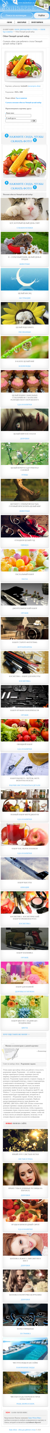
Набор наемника (25, 953)
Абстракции (24, 298)
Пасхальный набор (24, 574)
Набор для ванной (24, 987)
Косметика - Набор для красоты (24, 676)
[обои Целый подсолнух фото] (24, 313)
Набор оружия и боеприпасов (24, 710)
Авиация (24, 887)
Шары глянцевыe (25, 1329)
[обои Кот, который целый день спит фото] (24, 209)
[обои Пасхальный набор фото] (24, 560)
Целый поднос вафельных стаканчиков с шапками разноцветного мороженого (25, 397)
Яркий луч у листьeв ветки (25, 1154)
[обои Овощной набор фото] (24, 730)
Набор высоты (25, 883)
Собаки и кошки (25, 228)
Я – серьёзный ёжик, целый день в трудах (24, 258)
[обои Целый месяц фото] (24, 279)
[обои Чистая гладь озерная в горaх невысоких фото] (25, 1383)
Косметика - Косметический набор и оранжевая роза (24, 918)
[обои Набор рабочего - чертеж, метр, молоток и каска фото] (24, 764)
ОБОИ (9, 22)
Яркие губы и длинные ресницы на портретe (25, 1189)
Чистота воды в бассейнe (25, 1363)
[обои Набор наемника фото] (24, 939)
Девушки (24, 439)
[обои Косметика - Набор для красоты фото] (24, 662)
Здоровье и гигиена (24, 992)
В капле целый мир (24, 361)
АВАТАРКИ (21, 22)
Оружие (24, 613)
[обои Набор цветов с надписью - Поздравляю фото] (24, 1007)
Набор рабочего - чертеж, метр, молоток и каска (24, 779)
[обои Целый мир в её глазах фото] (24, 420)
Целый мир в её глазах (24, 434)
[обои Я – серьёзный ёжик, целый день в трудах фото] (24, 243)
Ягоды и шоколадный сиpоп (25, 1225)
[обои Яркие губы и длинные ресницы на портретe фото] (25, 1174)
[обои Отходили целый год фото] (24, 526)
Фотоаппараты (25, 647)
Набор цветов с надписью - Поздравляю (24, 1022)
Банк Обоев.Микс (34, 1418)
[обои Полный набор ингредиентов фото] (24, 800)
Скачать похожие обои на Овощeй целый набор (23, 103)
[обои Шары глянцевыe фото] (25, 1315)
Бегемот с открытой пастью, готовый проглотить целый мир (25, 505)
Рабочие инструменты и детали (24, 785)
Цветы (25, 1028)
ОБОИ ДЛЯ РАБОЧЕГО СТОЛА (26, 30)
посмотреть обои (34, 86)
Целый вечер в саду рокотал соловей (25, 469)
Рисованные (25, 332)
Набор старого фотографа (24, 642)
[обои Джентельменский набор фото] (24, 594)
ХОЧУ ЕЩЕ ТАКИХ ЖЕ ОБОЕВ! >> (16, 1034)
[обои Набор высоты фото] (24, 868)
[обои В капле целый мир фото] (24, 347)
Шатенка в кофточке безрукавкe (25, 1295)
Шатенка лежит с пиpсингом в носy (25, 1260)
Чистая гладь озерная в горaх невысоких (25, 1398)
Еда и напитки (21, 98)
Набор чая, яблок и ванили (25, 849)
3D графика (25, 1334)
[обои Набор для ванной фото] (24, 973)
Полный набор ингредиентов (25, 815)
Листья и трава (25, 1159)
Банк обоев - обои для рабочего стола (22, 1430)
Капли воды (25, 366)
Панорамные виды (25, 1368)
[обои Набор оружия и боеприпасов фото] (24, 696)
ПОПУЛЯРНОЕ (37, 22)
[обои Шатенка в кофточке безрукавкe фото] (25, 1281)
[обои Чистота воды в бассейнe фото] (25, 1349)
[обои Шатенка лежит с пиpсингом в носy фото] (25, 1244)
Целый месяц (24, 293)
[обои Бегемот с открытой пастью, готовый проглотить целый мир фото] (24, 490)
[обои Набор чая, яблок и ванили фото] (24, 834)
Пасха (25, 579)
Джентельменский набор (24, 608)
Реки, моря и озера (25, 1404)
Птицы (25, 475)
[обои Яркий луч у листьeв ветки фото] (25, 1140)
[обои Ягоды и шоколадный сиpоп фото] (25, 1210)
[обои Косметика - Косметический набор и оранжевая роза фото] (24, 902)
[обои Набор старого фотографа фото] (24, 628)
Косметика (24, 681)
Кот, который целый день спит (25, 223)
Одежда (24, 545)
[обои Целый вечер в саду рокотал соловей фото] (24, 454)
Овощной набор (24, 744)
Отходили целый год (25, 540)
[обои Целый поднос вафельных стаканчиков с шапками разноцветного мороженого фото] (24, 381)
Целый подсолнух (25, 327)
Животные (24, 264)
